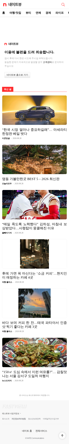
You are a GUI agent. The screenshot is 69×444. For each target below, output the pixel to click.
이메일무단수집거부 (51, 419)
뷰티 (28, 12)
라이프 (60, 12)
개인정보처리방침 (19, 419)
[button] (62, 436)
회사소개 (5, 419)
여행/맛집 (15, 12)
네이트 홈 (27, 430)
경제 (48, 12)
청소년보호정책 (34, 419)
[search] (63, 4)
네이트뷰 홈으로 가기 (17, 75)
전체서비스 (41, 430)
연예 (38, 12)
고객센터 (47, 62)
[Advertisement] (34, 28)
